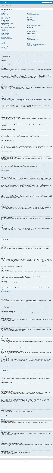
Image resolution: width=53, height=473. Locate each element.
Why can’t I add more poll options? (5, 33)
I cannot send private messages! (31, 20)
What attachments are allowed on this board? (32, 39)
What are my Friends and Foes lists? (31, 24)
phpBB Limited (24, 433)
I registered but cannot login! (4, 14)
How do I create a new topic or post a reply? (6, 30)
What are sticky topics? (4, 47)
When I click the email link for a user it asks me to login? (8, 27)
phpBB (35, 136)
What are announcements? (4, 46)
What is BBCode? (3, 42)
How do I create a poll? (4, 32)
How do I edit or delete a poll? (4, 34)
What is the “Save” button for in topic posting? (6, 38)
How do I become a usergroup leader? (32, 15)
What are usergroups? (30, 13)
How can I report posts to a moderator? (6, 37)
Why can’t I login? (3, 15)
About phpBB (10, 434)
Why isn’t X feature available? (30, 43)
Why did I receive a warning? (4, 36)
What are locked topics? (4, 48)
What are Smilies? (3, 44)
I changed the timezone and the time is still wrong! (7, 23)
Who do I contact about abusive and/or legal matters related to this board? (36, 44)
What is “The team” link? (30, 17)
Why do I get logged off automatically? (5, 17)
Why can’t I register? (3, 13)
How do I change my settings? (4, 21)
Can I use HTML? (3, 43)
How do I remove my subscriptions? (31, 36)
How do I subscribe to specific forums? (32, 35)
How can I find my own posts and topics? (32, 31)
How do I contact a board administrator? (32, 45)
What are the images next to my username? (6, 25)
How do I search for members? (31, 30)
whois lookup (7, 445)
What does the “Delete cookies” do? (5, 18)
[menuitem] (6, 5)
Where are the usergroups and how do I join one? (33, 14)
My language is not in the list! (4, 24)
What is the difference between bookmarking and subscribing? (35, 34)
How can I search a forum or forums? (31, 28)
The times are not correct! (4, 22)
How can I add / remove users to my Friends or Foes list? (34, 25)
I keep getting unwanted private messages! (32, 21)
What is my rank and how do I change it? (6, 26)
